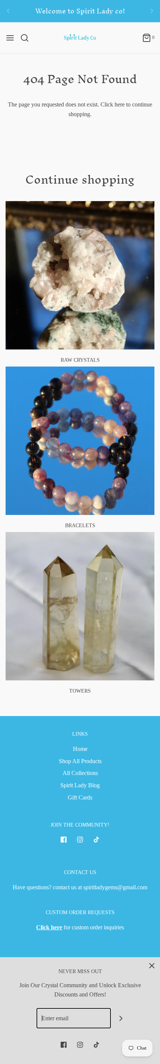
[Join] (121, 1018)
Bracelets (80, 525)
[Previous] (8, 11)
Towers (80, 691)
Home (80, 749)
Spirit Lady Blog (80, 785)
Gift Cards (80, 797)
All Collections (80, 773)
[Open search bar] (27, 38)
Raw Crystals (80, 360)
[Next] (152, 11)
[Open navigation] (10, 38)
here (120, 104)
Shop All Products (80, 761)
